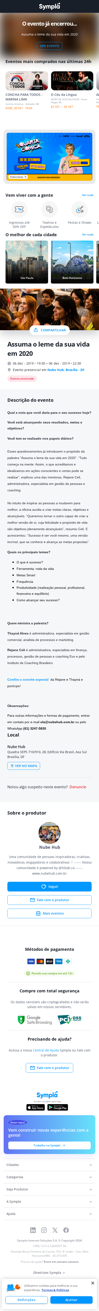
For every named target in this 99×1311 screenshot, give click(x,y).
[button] (13, 1288)
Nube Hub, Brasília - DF (65, 370)
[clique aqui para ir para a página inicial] (49, 6)
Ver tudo (87, 195)
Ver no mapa (26, 766)
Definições (26, 1300)
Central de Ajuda (46, 1050)
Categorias (14, 1177)
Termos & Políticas (55, 1290)
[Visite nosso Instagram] (44, 1230)
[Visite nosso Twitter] (55, 1230)
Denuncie (78, 787)
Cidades (12, 1165)
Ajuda (10, 1213)
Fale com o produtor (53, 900)
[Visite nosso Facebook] (66, 1230)
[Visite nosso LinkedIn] (33, 1230)
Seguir (53, 886)
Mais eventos (53, 913)
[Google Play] (57, 1107)
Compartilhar (53, 330)
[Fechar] (93, 1283)
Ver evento (49, 46)
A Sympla (13, 1201)
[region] (49, 1294)
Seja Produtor (17, 1189)
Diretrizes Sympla (47, 1272)
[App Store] (35, 1107)
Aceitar (71, 1300)
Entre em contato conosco (61, 1262)
